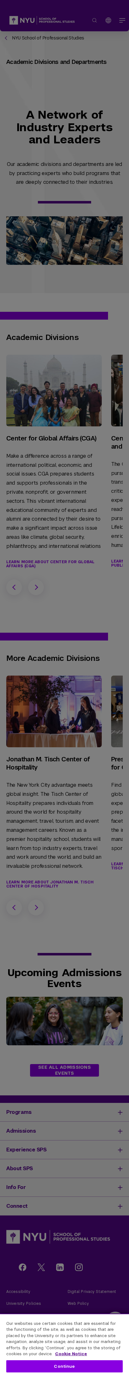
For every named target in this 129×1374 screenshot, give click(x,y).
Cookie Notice (71, 1353)
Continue (64, 1366)
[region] (64, 1344)
